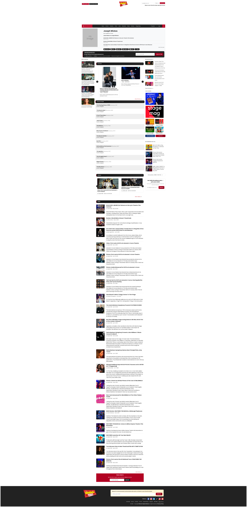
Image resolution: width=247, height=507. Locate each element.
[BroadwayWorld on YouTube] (162, 499)
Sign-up (156, 3)
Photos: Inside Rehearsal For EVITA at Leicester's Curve (109, 95)
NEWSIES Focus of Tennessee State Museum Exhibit (130, 188)
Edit (132, 49)
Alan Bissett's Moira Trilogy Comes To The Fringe (121, 294)
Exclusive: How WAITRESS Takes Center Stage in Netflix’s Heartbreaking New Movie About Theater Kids (88, 92)
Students (124, 26)
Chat (116, 26)
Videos (107, 49)
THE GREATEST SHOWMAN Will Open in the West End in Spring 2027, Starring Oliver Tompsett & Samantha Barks (88, 79)
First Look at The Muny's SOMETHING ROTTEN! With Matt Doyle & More (160, 71)
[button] (163, 26)
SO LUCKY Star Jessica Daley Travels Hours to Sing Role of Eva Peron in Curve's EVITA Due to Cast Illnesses (127, 44)
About (132, 501)
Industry (111, 26)
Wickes (111, 33)
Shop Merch (86, 3)
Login (159, 26)
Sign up (161, 187)
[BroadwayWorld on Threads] (159, 499)
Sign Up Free (159, 54)
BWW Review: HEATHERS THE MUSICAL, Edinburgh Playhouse (124, 411)
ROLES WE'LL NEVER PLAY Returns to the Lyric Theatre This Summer (118, 38)
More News (138, 472)
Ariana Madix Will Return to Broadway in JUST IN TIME (87, 103)
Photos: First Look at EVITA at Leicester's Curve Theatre (123, 254)
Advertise (128, 501)
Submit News (146, 501)
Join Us (140, 501)
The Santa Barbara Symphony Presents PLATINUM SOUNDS (124, 305)
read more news (161, 47)
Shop (128, 26)
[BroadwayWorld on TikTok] (157, 499)
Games (132, 26)
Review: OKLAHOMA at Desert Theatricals (113, 41)
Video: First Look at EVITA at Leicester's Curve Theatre (107, 191)
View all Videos (148, 88)
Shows (107, 26)
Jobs (119, 26)
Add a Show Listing (93, 3)
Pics (113, 49)
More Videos (137, 196)
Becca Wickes (125, 81)
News (103, 26)
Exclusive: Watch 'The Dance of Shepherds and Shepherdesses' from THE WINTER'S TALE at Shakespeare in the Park (160, 65)
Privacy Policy (160, 503)
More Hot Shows (150, 135)
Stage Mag (138, 26)
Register (153, 26)
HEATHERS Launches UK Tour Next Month (118, 435)
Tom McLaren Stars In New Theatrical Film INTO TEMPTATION (124, 446)
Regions (151, 501)
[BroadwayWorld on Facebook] (148, 499)
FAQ (138, 49)
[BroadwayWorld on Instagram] (151, 499)
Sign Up (127, 480)
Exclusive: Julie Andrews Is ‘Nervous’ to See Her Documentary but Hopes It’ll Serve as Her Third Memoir (87, 67)
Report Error (161, 501)
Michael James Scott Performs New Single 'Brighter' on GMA (159, 84)
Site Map (156, 501)
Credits (126, 49)
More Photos (137, 99)
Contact (136, 501)
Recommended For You (150, 141)
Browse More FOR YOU (154, 175)
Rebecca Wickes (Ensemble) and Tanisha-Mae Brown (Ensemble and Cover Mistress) (109, 90)
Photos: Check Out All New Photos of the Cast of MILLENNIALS (130, 84)
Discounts (161, 135)
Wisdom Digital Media (144, 503)
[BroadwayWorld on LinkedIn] (154, 499)
